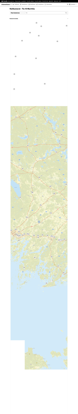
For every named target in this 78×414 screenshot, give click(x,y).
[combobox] (45, 12)
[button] (39, 18)
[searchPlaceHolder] (68, 4)
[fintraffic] (4, 1)
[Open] (66, 13)
